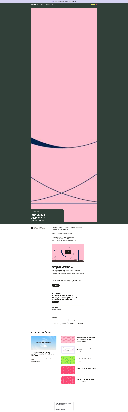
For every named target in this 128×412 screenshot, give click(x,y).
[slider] (66, 261)
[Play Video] (53, 261)
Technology (80, 323)
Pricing (53, 4)
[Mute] (79, 261)
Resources (48, 4)
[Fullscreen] (83, 261)
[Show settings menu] (81, 261)
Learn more (74, 1)
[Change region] (96, 4)
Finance (80, 320)
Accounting (64, 323)
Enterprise (56, 323)
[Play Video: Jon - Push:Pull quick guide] (68, 252)
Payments (59, 309)
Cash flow (38, 211)
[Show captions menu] (77, 261)
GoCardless (40, 227)
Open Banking (72, 320)
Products (42, 4)
